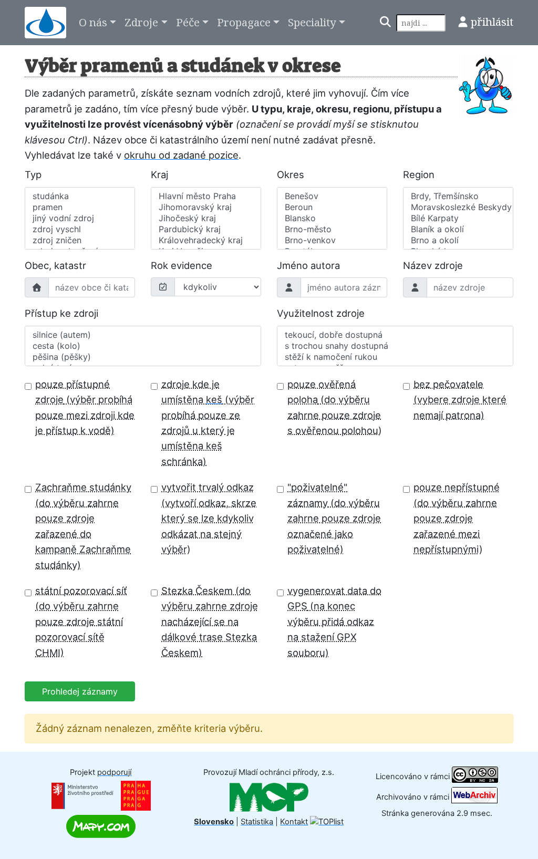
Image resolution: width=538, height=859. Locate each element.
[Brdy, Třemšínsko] (458, 196)
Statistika (257, 821)
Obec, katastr (55, 265)
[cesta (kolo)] (143, 345)
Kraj (159, 174)
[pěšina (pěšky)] (143, 357)
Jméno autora (308, 265)
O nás (93, 22)
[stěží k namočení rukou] (395, 357)
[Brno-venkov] (332, 240)
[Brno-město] (332, 229)
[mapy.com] (101, 826)
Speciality (312, 22)
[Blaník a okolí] (458, 229)
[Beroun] (332, 207)
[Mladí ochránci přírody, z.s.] (269, 797)
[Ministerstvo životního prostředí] (82, 795)
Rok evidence (181, 265)
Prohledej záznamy (80, 691)
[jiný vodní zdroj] (80, 218)
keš (214, 399)
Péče (188, 22)
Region (418, 174)
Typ (33, 174)
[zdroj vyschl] (80, 229)
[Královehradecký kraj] (206, 240)
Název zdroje (433, 265)
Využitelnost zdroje (321, 313)
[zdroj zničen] (80, 240)
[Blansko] (332, 218)
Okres (290, 174)
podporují (114, 772)
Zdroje (141, 22)
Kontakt (294, 821)
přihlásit (492, 21)
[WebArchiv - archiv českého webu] (474, 796)
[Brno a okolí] (458, 240)
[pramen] (80, 207)
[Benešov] (332, 196)
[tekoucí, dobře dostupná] (395, 334)
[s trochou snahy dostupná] (395, 345)
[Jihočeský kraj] (206, 218)
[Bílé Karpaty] (458, 218)
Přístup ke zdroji (61, 313)
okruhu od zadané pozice (181, 155)
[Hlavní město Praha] (206, 196)
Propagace (244, 22)
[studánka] (80, 196)
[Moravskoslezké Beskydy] (458, 207)
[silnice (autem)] (143, 334)
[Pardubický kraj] (206, 229)
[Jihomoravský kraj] (206, 207)
